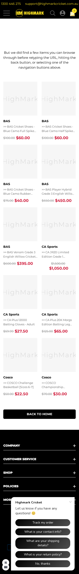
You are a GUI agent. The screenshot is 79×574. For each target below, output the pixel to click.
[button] (52, 13)
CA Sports (49, 247)
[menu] (6, 13)
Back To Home (39, 414)
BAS (6, 121)
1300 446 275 (11, 4)
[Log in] (62, 13)
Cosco (8, 377)
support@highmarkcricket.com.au (51, 4)
